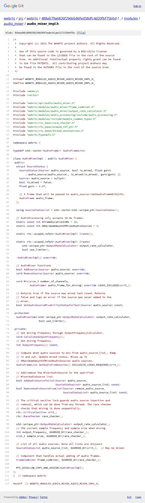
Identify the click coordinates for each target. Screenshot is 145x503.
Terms (44, 497)
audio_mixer (14, 23)
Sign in (137, 6)
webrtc (9, 18)
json (138, 497)
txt (129, 497)
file (81, 32)
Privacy (33, 497)
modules (131, 18)
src (21, 18)
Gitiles (22, 497)
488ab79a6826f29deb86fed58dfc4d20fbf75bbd (79, 18)
